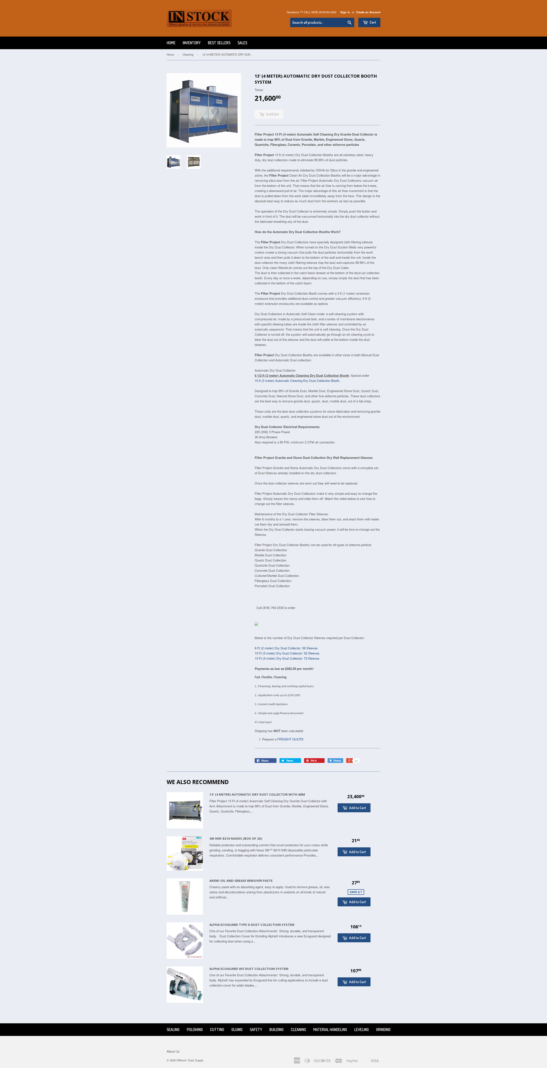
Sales (242, 42)
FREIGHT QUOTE (290, 739)
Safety (256, 1029)
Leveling (361, 1029)
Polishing (195, 1029)
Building (276, 1029)
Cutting (217, 1029)
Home (171, 42)
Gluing (237, 1029)
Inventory (192, 42)
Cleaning (188, 54)
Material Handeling (330, 1029)
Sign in (345, 12)
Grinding (383, 1029)
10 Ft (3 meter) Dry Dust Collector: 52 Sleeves (287, 653)
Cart (372, 22)
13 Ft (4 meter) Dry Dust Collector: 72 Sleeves (287, 658)
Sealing (173, 1029)
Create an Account (368, 12)
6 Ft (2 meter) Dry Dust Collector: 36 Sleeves (286, 648)
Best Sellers (219, 42)
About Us (173, 1051)
